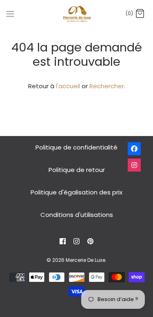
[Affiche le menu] (10, 13)
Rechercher (106, 86)
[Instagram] (76, 241)
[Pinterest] (90, 241)
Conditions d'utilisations (76, 214)
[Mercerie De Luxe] (76, 14)
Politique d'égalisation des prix (76, 192)
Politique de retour (77, 169)
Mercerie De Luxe (85, 260)
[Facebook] (63, 241)
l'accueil (68, 86)
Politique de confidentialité (76, 147)
